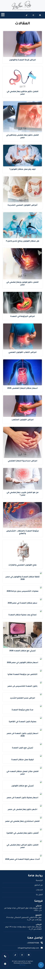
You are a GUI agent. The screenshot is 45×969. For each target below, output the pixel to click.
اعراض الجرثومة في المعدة (22, 316)
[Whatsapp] (5, 964)
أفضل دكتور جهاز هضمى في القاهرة (22, 833)
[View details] (22, 6)
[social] (40, 15)
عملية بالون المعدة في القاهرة (22, 722)
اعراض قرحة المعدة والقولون (22, 60)
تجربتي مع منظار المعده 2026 (22, 651)
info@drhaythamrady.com (28, 948)
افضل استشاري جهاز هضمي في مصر (22, 821)
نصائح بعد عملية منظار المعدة (22, 615)
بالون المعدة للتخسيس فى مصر (22, 686)
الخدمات (39, 890)
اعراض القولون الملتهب (23, 420)
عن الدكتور (38, 885)
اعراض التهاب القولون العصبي (22, 352)
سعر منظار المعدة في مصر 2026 (22, 603)
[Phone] (5, 956)
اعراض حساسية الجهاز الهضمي (22, 461)
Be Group (22, 965)
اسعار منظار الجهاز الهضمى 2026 (22, 388)
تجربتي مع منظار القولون (22, 786)
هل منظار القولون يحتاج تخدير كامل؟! (22, 241)
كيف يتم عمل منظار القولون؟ (22, 169)
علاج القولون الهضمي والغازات (22, 565)
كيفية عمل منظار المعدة (22, 760)
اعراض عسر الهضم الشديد (22, 698)
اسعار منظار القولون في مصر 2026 (22, 663)
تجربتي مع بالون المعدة (22, 748)
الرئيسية (39, 881)
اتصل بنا (39, 895)
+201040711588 (33, 943)
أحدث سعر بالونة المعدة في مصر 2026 (22, 859)
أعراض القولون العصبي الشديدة (22, 205)
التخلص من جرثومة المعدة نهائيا (22, 674)
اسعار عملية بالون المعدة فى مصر (22, 798)
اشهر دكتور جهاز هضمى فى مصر (22, 810)
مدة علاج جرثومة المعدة (22, 710)
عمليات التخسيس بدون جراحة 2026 (22, 591)
